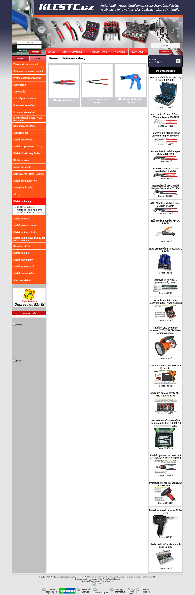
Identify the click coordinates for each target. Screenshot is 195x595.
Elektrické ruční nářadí (25, 64)
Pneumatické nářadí (24, 105)
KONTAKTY (138, 51)
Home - (55, 58)
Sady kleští (19, 91)
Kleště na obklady (23, 259)
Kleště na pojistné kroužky (27, 146)
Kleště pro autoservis (25, 180)
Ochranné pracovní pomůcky (29, 71)
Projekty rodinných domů (131, 591)
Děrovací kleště (21, 246)
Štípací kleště (20, 133)
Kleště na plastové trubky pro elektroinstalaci (29, 239)
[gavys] (29, 392)
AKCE (51, 51)
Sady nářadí (19, 85)
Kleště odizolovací (23, 139)
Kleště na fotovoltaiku (25, 232)
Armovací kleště (22, 167)
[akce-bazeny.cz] (29, 356)
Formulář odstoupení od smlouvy (97, 581)
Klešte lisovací (21, 218)
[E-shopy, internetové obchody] (118, 593)
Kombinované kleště (24, 126)
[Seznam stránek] (144, 593)
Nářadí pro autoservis (25, 98)
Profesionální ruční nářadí (27, 78)
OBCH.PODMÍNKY (72, 51)
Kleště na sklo (21, 253)
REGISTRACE (99, 51)
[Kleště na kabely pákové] (97, 85)
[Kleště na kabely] (64, 84)
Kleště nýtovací (21, 160)
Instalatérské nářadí (24, 112)
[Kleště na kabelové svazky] (130, 90)
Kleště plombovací (23, 266)
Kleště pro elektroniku (25, 225)
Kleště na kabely (22, 201)
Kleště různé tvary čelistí (26, 153)
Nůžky (16, 194)
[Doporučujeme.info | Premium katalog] (67, 593)
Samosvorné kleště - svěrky (28, 174)
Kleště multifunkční (23, 273)
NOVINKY (120, 51)
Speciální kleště (21, 280)
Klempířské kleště (23, 187)
